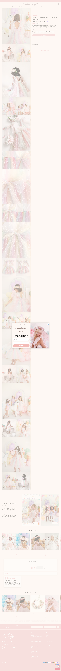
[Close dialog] (48, 324)
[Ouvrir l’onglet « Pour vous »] (59, 666)
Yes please (21, 345)
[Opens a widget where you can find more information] (57, 669)
